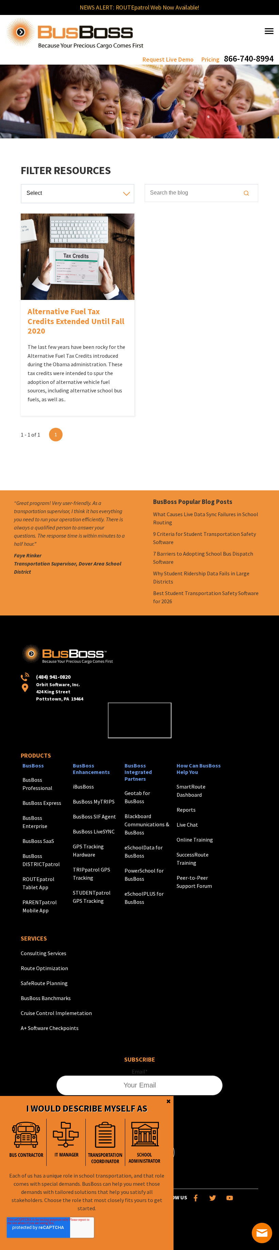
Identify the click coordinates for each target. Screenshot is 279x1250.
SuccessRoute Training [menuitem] (193, 858)
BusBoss (33, 765)
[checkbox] (85, 1142)
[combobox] (201, 193)
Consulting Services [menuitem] (43, 953)
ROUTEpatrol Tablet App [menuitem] (38, 883)
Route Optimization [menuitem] (44, 968)
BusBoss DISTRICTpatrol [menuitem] (41, 859)
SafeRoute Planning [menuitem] (44, 983)
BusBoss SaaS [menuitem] (38, 841)
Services (34, 938)
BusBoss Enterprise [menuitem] (34, 821)
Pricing (210, 59)
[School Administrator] (144, 1142)
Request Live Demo (168, 59)
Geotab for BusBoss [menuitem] (137, 797)
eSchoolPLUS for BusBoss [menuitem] (144, 897)
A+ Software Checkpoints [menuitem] (50, 1028)
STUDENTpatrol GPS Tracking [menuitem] (92, 896)
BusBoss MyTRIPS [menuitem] (94, 801)
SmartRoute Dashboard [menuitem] (191, 790)
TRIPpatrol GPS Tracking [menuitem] (91, 873)
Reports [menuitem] (186, 809)
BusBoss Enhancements (91, 768)
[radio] (26, 1142)
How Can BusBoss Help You (199, 768)
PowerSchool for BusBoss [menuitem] (144, 874)
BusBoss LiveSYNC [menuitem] (94, 831)
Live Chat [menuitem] (187, 824)
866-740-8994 (249, 58)
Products (36, 755)
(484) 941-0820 (53, 676)
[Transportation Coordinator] (105, 1142)
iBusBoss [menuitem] (83, 786)
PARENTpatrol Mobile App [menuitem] (39, 906)
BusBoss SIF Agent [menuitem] (94, 816)
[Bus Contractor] (26, 1142)
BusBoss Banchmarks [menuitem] (46, 998)
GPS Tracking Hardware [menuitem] (88, 850)
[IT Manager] (66, 1142)
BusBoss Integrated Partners (138, 772)
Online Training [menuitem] (195, 839)
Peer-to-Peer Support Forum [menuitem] (194, 881)
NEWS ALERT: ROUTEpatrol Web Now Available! (139, 7)
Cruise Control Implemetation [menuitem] (56, 1013)
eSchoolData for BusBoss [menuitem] (144, 851)
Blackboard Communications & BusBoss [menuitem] (147, 824)
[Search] (246, 193)
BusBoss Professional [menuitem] (37, 783)
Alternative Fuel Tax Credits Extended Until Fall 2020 (76, 321)
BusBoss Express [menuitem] (41, 802)
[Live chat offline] (262, 1233)
